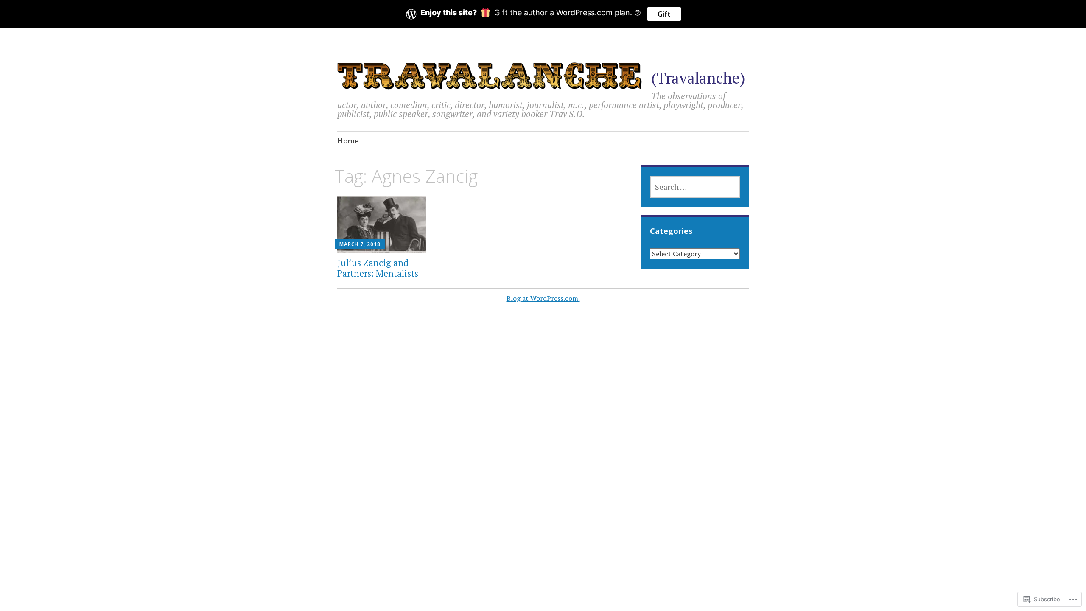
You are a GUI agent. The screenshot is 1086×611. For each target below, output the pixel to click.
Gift (664, 14)
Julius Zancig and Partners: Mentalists (377, 268)
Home (348, 141)
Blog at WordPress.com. (543, 298)
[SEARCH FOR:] (694, 187)
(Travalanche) (698, 78)
